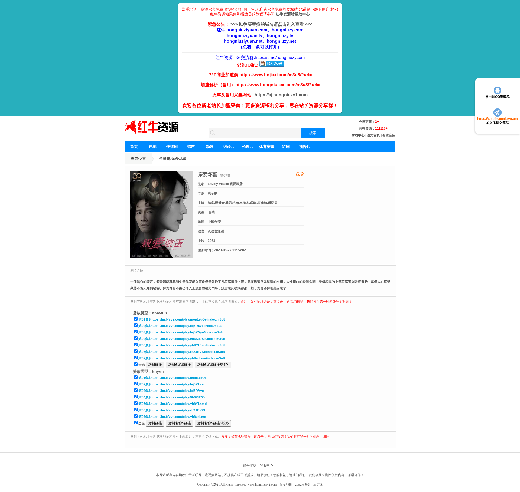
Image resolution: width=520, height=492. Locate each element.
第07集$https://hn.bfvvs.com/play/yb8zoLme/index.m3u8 (181, 358)
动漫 (210, 146)
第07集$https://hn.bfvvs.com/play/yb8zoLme (172, 417)
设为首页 (373, 135)
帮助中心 (358, 135)
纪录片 (229, 146)
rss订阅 (318, 484)
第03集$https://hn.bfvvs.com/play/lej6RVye (171, 391)
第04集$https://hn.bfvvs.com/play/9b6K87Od (172, 397)
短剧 (286, 146)
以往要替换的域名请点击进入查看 (271, 24)
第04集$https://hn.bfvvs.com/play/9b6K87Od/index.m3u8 (181, 339)
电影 (153, 146)
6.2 (300, 174)
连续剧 (172, 146)
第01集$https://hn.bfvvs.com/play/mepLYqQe (172, 378)
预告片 (304, 146)
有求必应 (388, 135)
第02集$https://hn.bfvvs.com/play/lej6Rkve (171, 384)
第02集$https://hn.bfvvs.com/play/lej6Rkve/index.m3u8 (180, 326)
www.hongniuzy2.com (262, 484)
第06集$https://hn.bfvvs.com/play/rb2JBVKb (172, 410)
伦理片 (247, 146)
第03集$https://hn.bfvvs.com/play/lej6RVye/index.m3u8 (180, 332)
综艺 (191, 146)
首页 (134, 146)
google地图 (302, 484)
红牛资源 (249, 465)
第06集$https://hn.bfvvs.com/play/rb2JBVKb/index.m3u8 (181, 352)
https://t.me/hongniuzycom (280, 57)
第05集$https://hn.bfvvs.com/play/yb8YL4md (172, 404)
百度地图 (285, 484)
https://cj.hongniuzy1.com (280, 95)
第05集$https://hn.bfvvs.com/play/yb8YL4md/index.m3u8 (181, 345)
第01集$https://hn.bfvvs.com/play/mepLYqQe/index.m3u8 (181, 319)
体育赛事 (266, 146)
